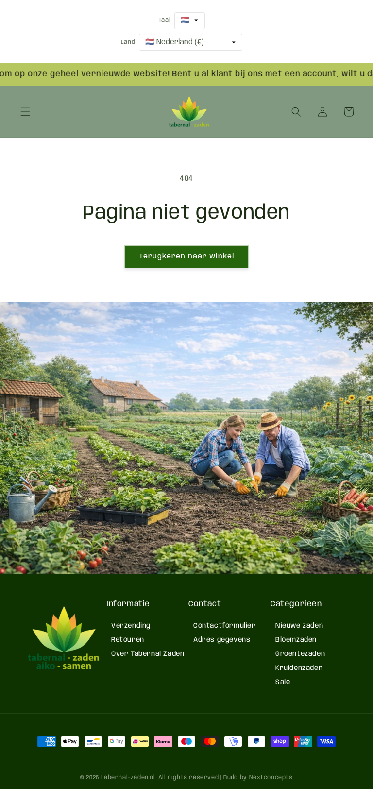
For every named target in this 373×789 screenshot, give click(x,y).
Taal (164, 20)
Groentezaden (300, 654)
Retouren (127, 639)
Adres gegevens (221, 639)
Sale (282, 682)
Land (128, 42)
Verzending (131, 625)
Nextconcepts (271, 777)
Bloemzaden (296, 639)
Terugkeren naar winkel (186, 256)
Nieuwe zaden (299, 625)
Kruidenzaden (298, 668)
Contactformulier (224, 625)
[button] (25, 111)
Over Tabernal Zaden (147, 654)
